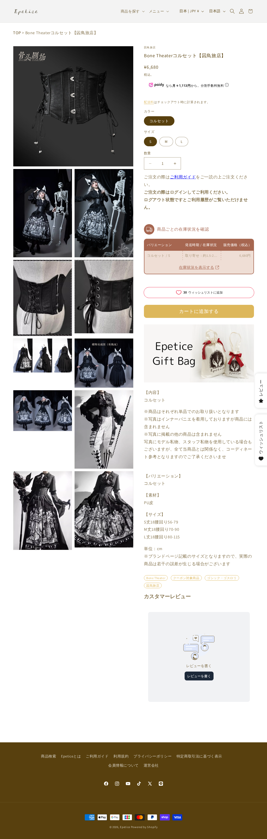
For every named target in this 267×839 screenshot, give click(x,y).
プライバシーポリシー (153, 756)
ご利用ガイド (183, 177)
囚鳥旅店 (150, 47)
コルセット (159, 121)
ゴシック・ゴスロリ (221, 578)
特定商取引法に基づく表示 (199, 756)
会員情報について (123, 765)
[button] (232, 11)
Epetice (125, 827)
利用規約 (121, 756)
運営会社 (151, 765)
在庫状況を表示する (196, 267)
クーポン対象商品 (186, 578)
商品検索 (48, 756)
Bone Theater (155, 578)
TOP (17, 33)
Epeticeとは (71, 756)
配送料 (149, 102)
